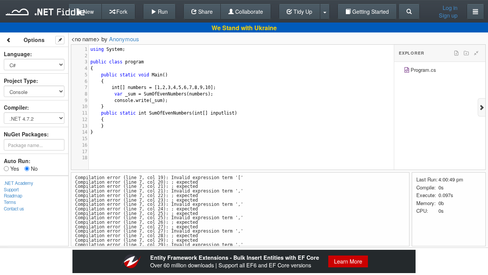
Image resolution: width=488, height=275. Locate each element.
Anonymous (124, 39)
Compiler (15, 107)
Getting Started (370, 11)
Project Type (20, 80)
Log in (450, 7)
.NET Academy (18, 183)
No (33, 168)
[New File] (456, 53)
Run (162, 11)
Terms (10, 202)
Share (205, 11)
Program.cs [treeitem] (423, 69)
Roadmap (13, 195)
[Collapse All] (476, 53)
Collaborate (248, 11)
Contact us (14, 208)
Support (11, 189)
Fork (121, 11)
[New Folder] (466, 53)
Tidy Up (302, 11)
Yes (14, 168)
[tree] (439, 71)
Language (17, 54)
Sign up (448, 15)
